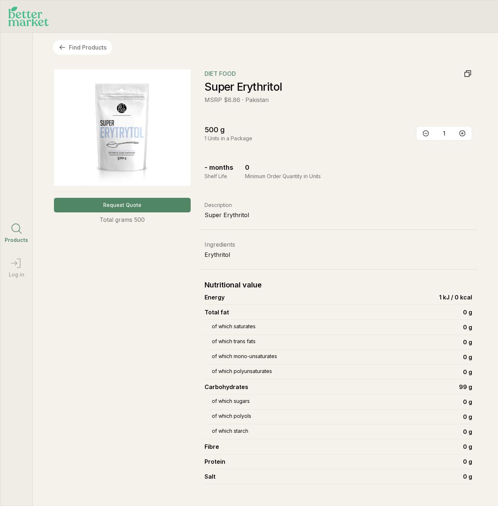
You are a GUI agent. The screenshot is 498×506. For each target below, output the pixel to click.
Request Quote (122, 205)
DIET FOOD (220, 73)
